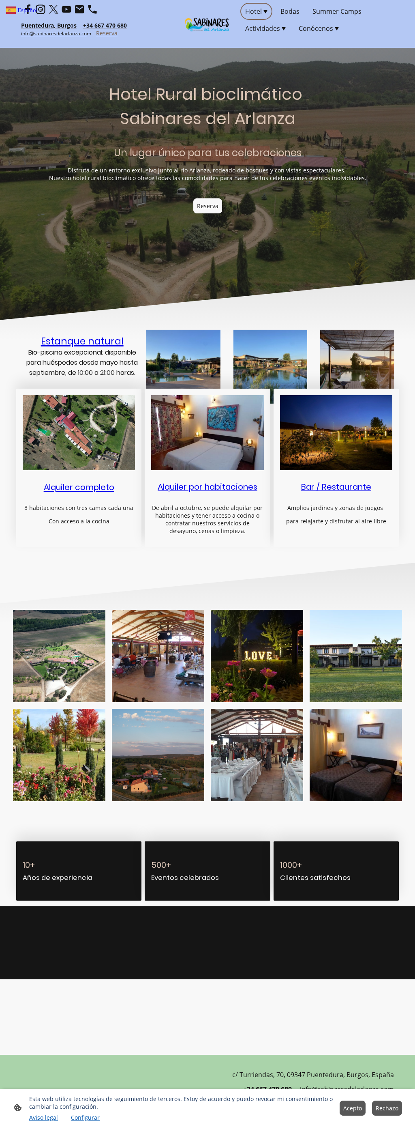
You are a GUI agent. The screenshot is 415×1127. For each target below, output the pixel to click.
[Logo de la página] (207, 24)
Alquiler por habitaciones (207, 487)
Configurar (85, 1117)
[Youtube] (66, 9)
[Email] (79, 9)
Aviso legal (43, 1117)
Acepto (352, 1108)
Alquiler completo (79, 487)
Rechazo (387, 1108)
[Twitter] (53, 9)
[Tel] (92, 9)
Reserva (107, 33)
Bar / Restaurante (336, 487)
